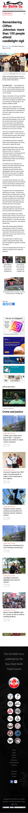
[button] (14, 62)
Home (14, 750)
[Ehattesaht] (10, 704)
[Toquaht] (10, 734)
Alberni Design (21, 801)
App (16, 804)
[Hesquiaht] (17, 704)
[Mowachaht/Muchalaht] (17, 719)
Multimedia (14, 760)
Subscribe (14, 771)
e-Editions (14, 765)
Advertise (14, 774)
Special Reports (14, 762)
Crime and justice (12, 411)
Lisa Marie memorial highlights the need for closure (11, 580)
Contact (14, 776)
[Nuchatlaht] (10, 726)
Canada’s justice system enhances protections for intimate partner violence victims (12, 512)
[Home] (12, 5)
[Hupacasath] (10, 712)
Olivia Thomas (6, 619)
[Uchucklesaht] (10, 741)
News (14, 752)
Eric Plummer (6, 550)
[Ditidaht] (17, 697)
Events (14, 757)
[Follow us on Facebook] (11, 782)
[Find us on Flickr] (15, 782)
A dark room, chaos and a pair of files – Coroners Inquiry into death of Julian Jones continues (13, 439)
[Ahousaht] (10, 697)
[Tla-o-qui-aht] (17, 726)
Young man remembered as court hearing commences (13, 546)
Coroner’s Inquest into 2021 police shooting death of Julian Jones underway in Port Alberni (13, 475)
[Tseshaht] (17, 734)
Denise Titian (7, 46)
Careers (14, 755)
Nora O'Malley (6, 517)
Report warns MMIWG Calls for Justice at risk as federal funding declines (13, 614)
